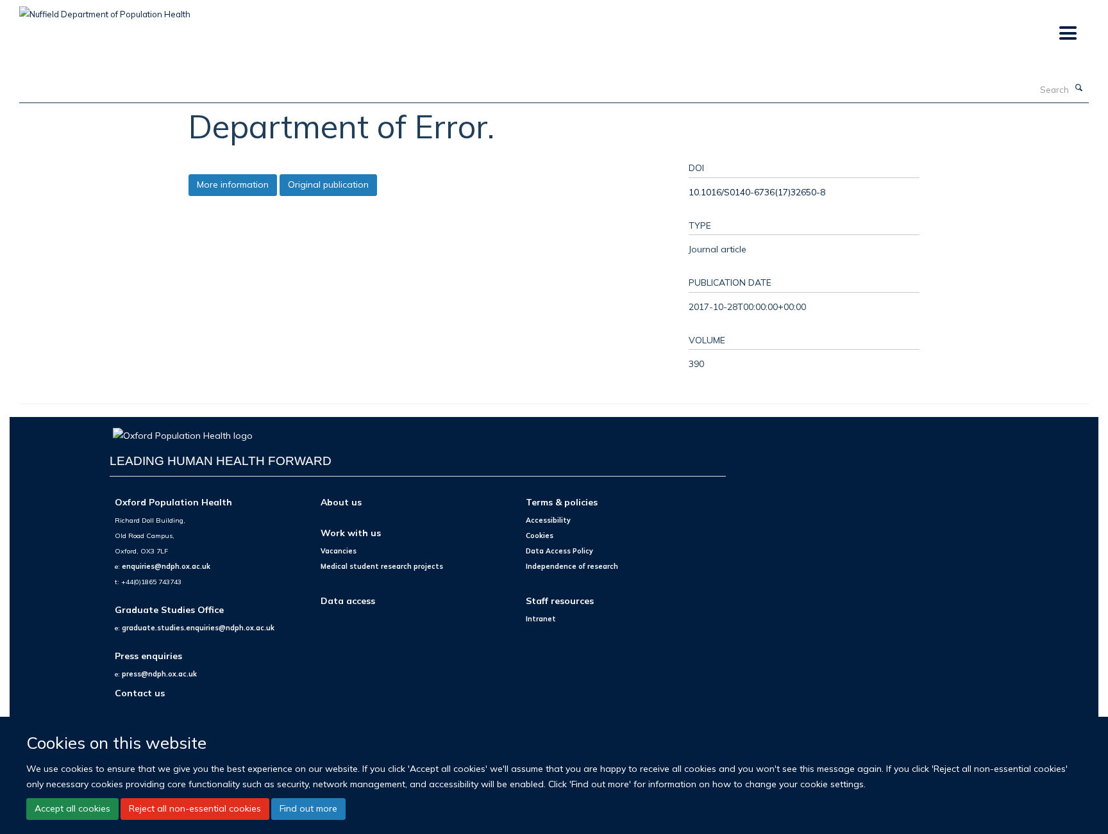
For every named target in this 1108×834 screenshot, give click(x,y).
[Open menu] (1067, 33)
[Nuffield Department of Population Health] (104, 9)
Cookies (539, 535)
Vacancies (339, 550)
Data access (348, 600)
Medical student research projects (382, 566)
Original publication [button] (328, 184)
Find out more (308, 808)
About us (341, 501)
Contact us (140, 692)
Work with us (351, 532)
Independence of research (572, 566)
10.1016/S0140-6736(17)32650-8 (757, 191)
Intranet (541, 618)
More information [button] (233, 184)
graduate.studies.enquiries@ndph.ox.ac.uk (198, 627)
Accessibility (548, 520)
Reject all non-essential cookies (195, 808)
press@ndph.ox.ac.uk (159, 673)
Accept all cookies (72, 808)
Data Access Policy (559, 550)
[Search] (1079, 88)
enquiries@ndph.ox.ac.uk (166, 566)
